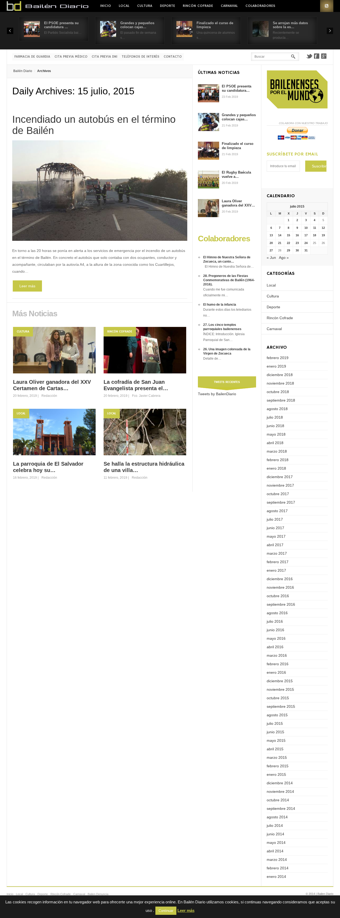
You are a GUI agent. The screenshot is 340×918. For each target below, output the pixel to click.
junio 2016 (275, 630)
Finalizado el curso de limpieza (237, 146)
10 (306, 227)
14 (279, 235)
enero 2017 (276, 570)
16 (297, 235)
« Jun (271, 257)
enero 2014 (276, 876)
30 (297, 250)
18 (314, 235)
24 (306, 243)
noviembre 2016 (280, 587)
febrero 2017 (277, 562)
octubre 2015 (278, 698)
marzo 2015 (277, 757)
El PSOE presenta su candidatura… (236, 88)
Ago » (284, 257)
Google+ (324, 56)
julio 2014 (275, 825)
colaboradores (260, 5)
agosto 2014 (277, 817)
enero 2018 (276, 468)
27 (271, 250)
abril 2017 (275, 545)
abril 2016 (275, 647)
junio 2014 (275, 834)
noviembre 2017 (280, 485)
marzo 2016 (277, 655)
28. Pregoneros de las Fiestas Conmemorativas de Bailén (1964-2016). (229, 280)
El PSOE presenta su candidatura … (61, 25)
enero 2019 (276, 366)
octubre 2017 (278, 494)
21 (279, 243)
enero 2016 (276, 672)
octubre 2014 (278, 800)
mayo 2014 (276, 842)
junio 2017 (275, 528)
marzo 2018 (277, 451)
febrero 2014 (277, 868)
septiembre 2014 (281, 808)
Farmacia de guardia (32, 56)
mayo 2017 (276, 536)
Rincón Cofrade (198, 5)
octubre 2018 (278, 392)
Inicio (105, 5)
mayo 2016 (276, 638)
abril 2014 (275, 851)
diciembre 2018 (280, 375)
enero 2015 (276, 774)
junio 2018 (275, 426)
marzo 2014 (277, 859)
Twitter (309, 56)
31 (306, 250)
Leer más (27, 286)
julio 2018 (275, 417)
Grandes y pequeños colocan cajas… (137, 25)
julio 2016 (275, 621)
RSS (326, 6)
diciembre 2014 (280, 783)
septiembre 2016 (281, 604)
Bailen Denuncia (98, 894)
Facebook (316, 56)
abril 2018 (275, 443)
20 (271, 243)
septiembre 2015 (281, 706)
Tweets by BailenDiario (217, 394)
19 (323, 235)
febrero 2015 (277, 766)
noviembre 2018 (280, 383)
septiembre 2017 (281, 502)
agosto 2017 (277, 511)
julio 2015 (275, 723)
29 (288, 250)
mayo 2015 (276, 740)
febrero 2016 (277, 664)
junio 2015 (275, 732)
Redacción (49, 396)
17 (306, 235)
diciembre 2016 (280, 579)
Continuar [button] (166, 911)
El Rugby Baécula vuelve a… (236, 174)
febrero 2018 (277, 460)
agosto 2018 (277, 409)
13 (271, 235)
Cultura (144, 5)
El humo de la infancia (219, 304)
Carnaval (229, 5)
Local (124, 5)
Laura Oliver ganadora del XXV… (238, 203)
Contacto (173, 56)
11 (314, 227)
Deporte (167, 5)
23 (297, 243)
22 (288, 243)
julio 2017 (275, 519)
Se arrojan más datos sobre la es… (290, 25)
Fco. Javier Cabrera (146, 396)
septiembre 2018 (281, 400)
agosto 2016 (277, 613)
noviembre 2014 (280, 791)
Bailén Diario (22, 71)
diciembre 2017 (280, 477)
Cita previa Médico (70, 56)
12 (323, 227)
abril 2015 (275, 749)
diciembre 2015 (280, 681)
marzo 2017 (277, 553)
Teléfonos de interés (140, 56)
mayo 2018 (276, 434)
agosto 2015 (277, 715)
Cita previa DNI (104, 56)
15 (288, 235)
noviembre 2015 (280, 689)
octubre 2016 (278, 596)
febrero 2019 (277, 358)
